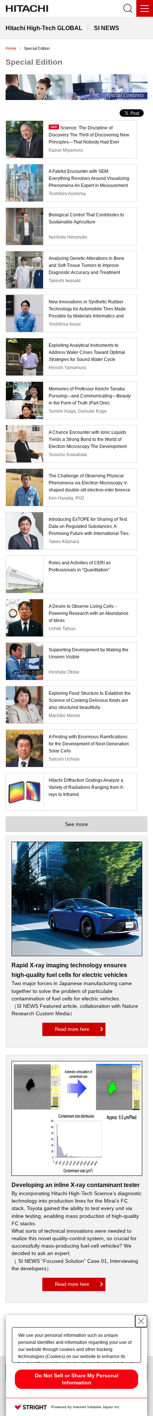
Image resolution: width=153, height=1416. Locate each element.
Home (11, 48)
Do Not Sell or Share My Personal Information (76, 1379)
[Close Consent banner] (141, 1321)
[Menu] (144, 8)
